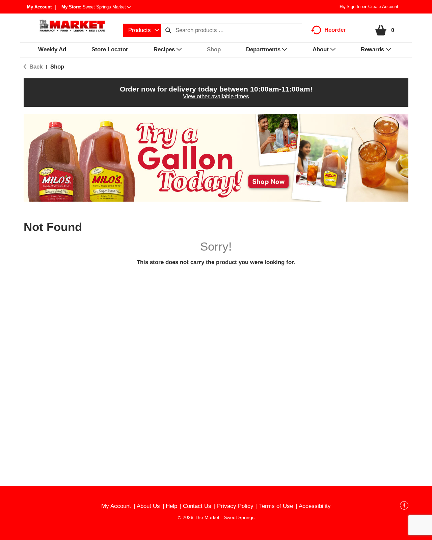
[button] (107, 6)
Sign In (353, 6)
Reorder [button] (335, 30)
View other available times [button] (216, 96)
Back (35, 66)
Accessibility (315, 506)
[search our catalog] (168, 30)
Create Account (383, 6)
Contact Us (197, 506)
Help (171, 506)
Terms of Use (276, 506)
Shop (57, 66)
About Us (148, 506)
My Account (39, 6)
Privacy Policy (235, 506)
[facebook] (404, 506)
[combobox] (142, 30)
